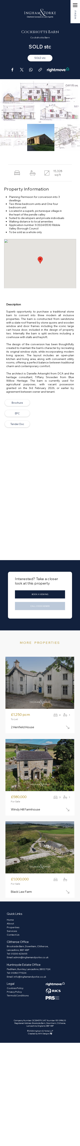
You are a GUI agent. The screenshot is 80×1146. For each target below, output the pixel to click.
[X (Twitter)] (21, 69)
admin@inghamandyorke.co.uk (31, 957)
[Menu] (75, 5)
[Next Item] (74, 101)
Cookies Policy (15, 988)
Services (12, 931)
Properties (13, 927)
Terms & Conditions (18, 995)
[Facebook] (12, 69)
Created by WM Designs (40, 1033)
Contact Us (13, 934)
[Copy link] (40, 69)
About (10, 923)
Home (10, 919)
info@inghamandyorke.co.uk (30, 976)
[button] (40, 58)
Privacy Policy (14, 991)
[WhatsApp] (31, 69)
